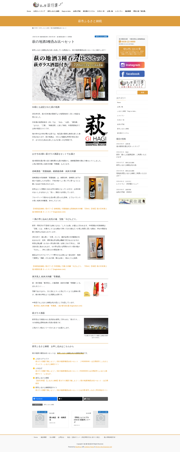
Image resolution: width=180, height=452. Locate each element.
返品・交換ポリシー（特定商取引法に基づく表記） (84, 437)
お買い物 (120, 107)
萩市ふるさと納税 (101, 36)
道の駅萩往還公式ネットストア (128, 146)
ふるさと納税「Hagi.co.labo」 (127, 111)
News (119, 102)
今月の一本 (120, 120)
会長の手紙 (120, 124)
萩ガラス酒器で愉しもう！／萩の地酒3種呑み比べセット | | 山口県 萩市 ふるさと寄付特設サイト (72, 390)
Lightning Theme (89, 447)
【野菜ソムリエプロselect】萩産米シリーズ (82, 420)
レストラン (120, 115)
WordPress (78, 447)
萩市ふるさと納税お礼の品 (126, 165)
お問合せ (61, 437)
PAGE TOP (174, 436)
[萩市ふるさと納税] (39, 415)
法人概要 (52, 437)
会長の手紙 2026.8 (123, 192)
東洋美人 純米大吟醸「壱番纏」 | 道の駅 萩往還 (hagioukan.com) (58, 306)
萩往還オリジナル (123, 133)
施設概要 (44, 437)
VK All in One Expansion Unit (104, 447)
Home (36, 437)
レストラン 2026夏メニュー (127, 184)
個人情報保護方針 (110, 437)
